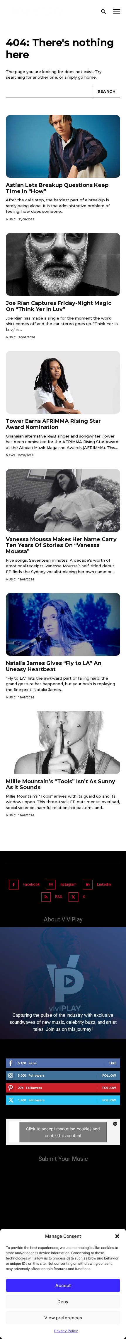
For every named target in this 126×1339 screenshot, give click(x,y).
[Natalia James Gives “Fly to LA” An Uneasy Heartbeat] (63, 624)
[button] (117, 1236)
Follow (109, 1075)
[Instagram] (51, 884)
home (90, 77)
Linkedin (104, 884)
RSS (58, 896)
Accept (63, 1285)
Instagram (68, 884)
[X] (73, 897)
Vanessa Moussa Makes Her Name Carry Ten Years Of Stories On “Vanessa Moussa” (61, 545)
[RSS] (46, 897)
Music (11, 219)
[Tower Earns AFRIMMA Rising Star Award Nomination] (63, 382)
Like (112, 1063)
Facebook (31, 884)
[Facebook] (13, 884)
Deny (63, 1301)
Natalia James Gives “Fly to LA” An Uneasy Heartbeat (53, 666)
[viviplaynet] (38, 11)
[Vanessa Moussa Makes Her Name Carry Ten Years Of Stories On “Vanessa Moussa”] (63, 500)
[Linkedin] (88, 884)
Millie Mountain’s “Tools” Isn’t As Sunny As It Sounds (60, 784)
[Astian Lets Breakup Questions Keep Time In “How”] (63, 146)
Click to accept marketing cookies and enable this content (63, 1132)
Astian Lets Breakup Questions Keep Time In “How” (57, 188)
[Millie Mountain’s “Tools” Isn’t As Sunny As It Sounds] (63, 742)
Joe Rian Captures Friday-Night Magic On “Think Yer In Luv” (58, 306)
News (10, 455)
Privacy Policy (66, 1331)
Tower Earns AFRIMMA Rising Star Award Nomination (53, 424)
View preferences (63, 1318)
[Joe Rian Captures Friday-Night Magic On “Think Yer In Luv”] (63, 264)
